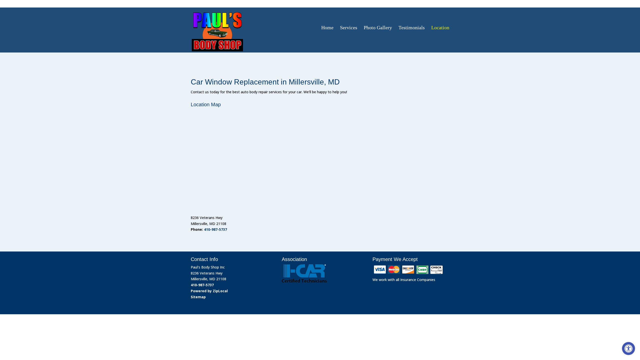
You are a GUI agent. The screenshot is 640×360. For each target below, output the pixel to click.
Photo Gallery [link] (378, 27)
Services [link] (348, 27)
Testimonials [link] (411, 27)
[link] (628, 348)
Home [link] (327, 27)
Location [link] (440, 27)
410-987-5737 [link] (432, 3)
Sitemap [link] (198, 296)
